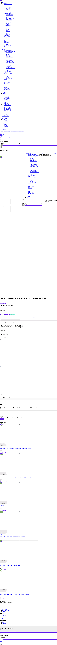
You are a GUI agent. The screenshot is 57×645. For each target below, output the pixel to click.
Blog (4, 43)
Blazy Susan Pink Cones (9, 16)
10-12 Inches (6, 102)
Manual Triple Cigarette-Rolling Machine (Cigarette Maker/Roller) (12, 536)
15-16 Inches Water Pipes (10, 12)
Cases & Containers (9, 78)
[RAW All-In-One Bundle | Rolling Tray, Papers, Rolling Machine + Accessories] (19, 588)
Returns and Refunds (7, 89)
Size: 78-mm (7, 23)
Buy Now (12, 314)
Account (1, 136)
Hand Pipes (5, 26)
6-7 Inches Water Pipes (9, 56)
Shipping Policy (6, 42)
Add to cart (8, 314)
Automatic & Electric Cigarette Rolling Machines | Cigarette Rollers (45, 153)
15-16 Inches (6, 103)
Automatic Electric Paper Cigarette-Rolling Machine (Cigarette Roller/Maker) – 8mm (16, 477)
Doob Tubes (8, 31)
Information (4, 39)
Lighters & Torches (7, 36)
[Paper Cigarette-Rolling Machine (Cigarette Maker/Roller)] (19, 559)
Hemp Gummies (6, 35)
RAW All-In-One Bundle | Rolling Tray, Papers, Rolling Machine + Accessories (14, 594)
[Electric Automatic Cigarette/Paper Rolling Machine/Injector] (19, 500)
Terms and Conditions (7, 45)
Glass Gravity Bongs (9, 5)
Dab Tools (5, 32)
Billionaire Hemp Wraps (9, 17)
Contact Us (5, 40)
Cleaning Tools (6, 83)
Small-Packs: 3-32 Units (9, 67)
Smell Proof (7, 29)
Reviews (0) (17, 319)
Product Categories (5, 3)
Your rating (2, 408)
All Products (4, 38)
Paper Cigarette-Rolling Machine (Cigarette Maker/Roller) (11, 565)
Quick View (3, 445)
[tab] (3, 320)
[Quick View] (6, 474)
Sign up (55, 152)
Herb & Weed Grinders (7, 25)
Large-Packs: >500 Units (9, 22)
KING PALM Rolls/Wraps (10, 18)
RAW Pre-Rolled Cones (9, 14)
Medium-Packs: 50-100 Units (10, 21)
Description (4, 319)
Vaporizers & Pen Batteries (8, 4)
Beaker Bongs (8, 9)
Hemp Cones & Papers (7, 13)
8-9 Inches (5, 101)
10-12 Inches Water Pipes (10, 11)
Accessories (6, 37)
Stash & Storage (6, 28)
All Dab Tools (8, 34)
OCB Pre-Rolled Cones (9, 15)
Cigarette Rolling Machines (8, 73)
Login (55, 153)
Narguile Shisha (8, 6)
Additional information (10, 319)
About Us (5, 41)
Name (1, 414)
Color (28, 308)
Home (3, 2)
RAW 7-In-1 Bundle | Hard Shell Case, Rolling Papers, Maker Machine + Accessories (15, 448)
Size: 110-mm (8, 24)
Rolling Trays (6, 27)
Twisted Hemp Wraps (9, 19)
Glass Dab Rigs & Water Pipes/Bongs (9, 51)
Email (1, 416)
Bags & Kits (7, 30)
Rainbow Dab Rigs (8, 7)
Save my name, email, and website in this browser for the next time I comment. (13, 417)
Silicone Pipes (8, 8)
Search (2, 145)
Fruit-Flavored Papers (9, 20)
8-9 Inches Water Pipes (9, 10)
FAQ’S (5, 46)
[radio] (2, 310)
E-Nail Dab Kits (8, 33)
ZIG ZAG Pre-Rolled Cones (10, 62)
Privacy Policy (6, 44)
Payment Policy (4, 618)
